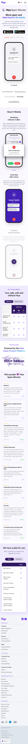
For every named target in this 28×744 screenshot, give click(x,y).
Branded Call (4, 630)
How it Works (4, 681)
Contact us (4, 697)
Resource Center (5, 704)
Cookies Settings (5, 737)
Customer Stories (5, 683)
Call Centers (4, 661)
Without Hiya (18, 301)
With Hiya (9, 301)
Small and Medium (5, 663)
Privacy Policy (4, 730)
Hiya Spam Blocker (5, 647)
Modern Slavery (5, 690)
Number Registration (6, 628)
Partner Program (5, 706)
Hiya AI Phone (4, 649)
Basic (9, 559)
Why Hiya (3, 679)
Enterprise (3, 658)
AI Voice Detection (5, 641)
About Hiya (3, 692)
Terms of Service (5, 732)
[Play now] (14, 261)
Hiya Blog (3, 713)
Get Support (4, 708)
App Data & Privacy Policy (7, 735)
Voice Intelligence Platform (7, 686)
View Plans (3, 633)
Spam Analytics (5, 638)
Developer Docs (5, 711)
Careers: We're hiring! (6, 695)
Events (3, 715)
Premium (18, 559)
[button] (20, 2)
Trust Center (4, 688)
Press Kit (3, 717)
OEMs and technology (6, 672)
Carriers (3, 669)
